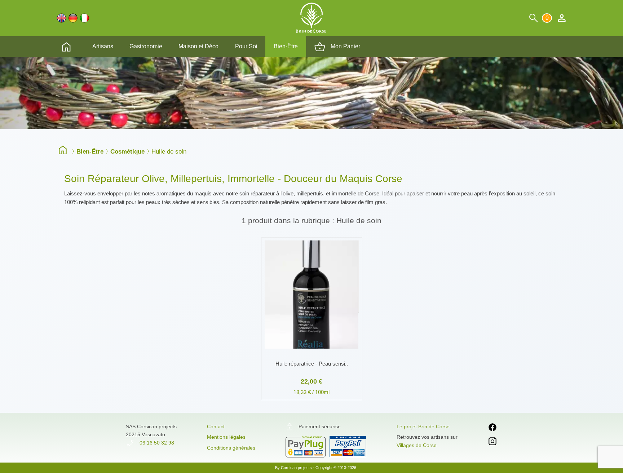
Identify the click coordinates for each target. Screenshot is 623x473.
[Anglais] (61, 18)
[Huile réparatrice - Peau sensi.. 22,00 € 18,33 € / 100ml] (311, 236)
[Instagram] (492, 442)
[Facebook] (492, 428)
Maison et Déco (198, 46)
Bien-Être (286, 46)
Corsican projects (296, 467)
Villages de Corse (417, 445)
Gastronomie (145, 46)
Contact (216, 426)
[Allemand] (73, 18)
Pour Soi (246, 46)
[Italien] (84, 18)
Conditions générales (231, 448)
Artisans (102, 46)
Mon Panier (344, 46)
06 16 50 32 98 (156, 443)
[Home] (64, 151)
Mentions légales (226, 437)
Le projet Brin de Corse (423, 426)
